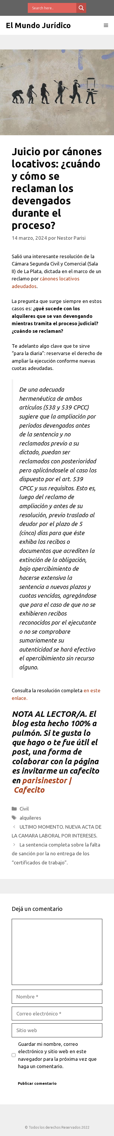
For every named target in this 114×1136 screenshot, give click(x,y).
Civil (24, 808)
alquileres (30, 817)
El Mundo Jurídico (38, 25)
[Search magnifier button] (81, 8)
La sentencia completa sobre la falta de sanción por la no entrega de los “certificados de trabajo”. (56, 853)
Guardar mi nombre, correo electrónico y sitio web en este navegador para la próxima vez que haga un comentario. (57, 1055)
